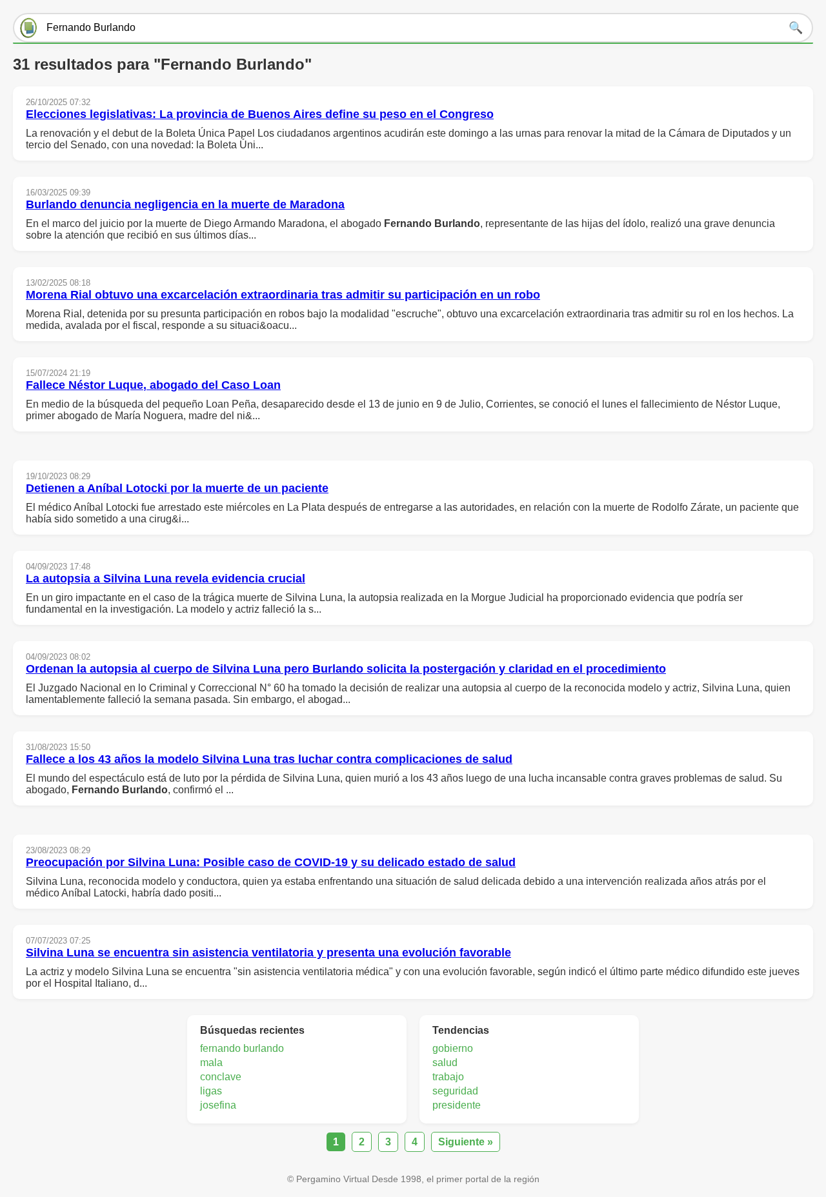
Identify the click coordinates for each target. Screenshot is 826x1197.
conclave (220, 1076)
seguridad (455, 1090)
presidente (456, 1105)
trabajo (448, 1076)
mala (211, 1062)
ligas (211, 1090)
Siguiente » (465, 1141)
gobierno (452, 1048)
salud (445, 1062)
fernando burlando (242, 1048)
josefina (218, 1105)
